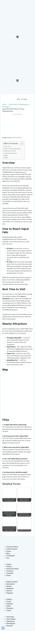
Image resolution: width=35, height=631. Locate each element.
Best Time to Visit (10, 151)
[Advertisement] (17, 59)
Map (6, 155)
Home (4, 104)
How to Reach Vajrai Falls (13, 148)
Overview (8, 146)
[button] (17, 37)
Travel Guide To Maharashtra (18, 104)
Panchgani (6, 106)
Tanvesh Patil (17, 137)
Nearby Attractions (11, 153)
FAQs (6, 158)
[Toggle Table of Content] (21, 143)
